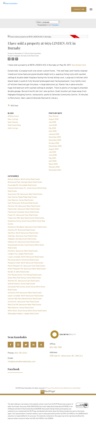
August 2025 (54, 149)
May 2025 (52, 158)
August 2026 (54, 119)
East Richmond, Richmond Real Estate (23, 203)
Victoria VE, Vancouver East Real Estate (23, 301)
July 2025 (52, 152)
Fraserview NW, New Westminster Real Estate (26, 218)
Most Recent (54, 116)
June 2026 (53, 125)
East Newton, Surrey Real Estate (20, 200)
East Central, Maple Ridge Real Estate (22, 197)
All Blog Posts (13, 116)
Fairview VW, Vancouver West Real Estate (24, 206)
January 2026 (54, 134)
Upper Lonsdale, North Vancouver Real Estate (25, 295)
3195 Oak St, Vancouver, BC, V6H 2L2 (66, 355)
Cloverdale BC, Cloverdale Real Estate (22, 185)
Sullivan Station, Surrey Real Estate (21, 283)
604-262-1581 (56, 347)
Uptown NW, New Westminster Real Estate (25, 298)
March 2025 (53, 164)
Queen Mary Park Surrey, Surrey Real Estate (24, 277)
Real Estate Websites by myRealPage (68, 388)
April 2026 (53, 131)
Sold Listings (13, 128)
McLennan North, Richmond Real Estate (23, 260)
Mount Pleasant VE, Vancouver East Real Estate (26, 266)
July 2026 (52, 122)
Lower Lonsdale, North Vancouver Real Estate (26, 257)
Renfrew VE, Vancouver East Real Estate (24, 281)
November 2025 (55, 140)
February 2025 (54, 167)
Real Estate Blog (14, 125)
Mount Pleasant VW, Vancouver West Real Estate (27, 268)
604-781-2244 (21, 352)
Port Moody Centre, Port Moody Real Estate (25, 275)
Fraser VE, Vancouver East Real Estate (23, 215)
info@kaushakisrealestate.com (21, 361)
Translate (55, 25)
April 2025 (53, 161)
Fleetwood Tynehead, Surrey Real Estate (23, 212)
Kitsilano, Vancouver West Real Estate (23, 251)
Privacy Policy (50, 388)
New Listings (13, 119)
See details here (79, 65)
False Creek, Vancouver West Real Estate (24, 209)
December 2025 (55, 137)
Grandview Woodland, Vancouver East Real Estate (27, 227)
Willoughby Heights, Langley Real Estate (23, 313)
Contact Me (78, 9)
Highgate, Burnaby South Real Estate (26, 56)
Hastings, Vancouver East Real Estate (22, 236)
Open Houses (13, 122)
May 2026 (52, 128)
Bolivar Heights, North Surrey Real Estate (24, 179)
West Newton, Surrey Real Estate (21, 307)
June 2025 (53, 155)
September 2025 (55, 146)
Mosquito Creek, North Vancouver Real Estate (25, 263)
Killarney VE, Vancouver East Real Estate (23, 242)
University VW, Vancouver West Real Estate (25, 292)
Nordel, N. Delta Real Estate (18, 272)
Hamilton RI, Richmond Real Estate (21, 230)
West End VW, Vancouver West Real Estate (24, 304)
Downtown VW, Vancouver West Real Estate (25, 194)
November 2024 (55, 170)
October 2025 (54, 143)
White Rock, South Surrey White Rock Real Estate (27, 310)
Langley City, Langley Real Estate (20, 254)
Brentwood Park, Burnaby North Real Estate (25, 182)
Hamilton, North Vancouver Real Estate (23, 233)
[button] (78, 9)
